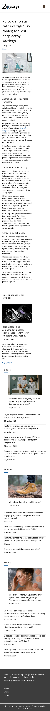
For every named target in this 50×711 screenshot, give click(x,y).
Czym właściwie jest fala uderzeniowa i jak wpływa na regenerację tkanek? (22, 416)
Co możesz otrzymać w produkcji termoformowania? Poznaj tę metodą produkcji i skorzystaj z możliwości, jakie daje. (24, 613)
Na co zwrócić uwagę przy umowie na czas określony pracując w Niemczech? (22, 625)
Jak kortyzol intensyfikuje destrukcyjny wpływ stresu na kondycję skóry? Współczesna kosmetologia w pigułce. (25, 597)
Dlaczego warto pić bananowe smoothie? (22, 549)
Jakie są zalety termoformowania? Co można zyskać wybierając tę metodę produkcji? (23, 650)
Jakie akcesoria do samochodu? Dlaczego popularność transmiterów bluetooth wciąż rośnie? (15, 331)
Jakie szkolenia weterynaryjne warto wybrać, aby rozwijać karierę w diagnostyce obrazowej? (24, 401)
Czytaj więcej (7, 362)
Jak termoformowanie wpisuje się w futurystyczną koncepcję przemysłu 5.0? (21, 427)
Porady (6, 695)
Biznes (4, 49)
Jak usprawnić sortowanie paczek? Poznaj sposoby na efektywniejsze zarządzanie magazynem (22, 440)
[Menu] (44, 6)
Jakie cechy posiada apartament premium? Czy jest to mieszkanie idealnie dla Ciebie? (24, 527)
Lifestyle (7, 692)
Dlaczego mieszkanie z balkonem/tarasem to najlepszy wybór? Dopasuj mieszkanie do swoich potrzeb (23, 515)
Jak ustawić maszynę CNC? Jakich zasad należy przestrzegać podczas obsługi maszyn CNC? (24, 539)
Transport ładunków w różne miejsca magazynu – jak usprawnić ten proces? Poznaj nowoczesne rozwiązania (25, 453)
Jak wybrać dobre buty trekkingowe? (25, 502)
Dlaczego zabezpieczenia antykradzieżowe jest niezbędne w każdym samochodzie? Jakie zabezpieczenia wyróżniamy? (24, 638)
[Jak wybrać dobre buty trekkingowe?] (25, 486)
